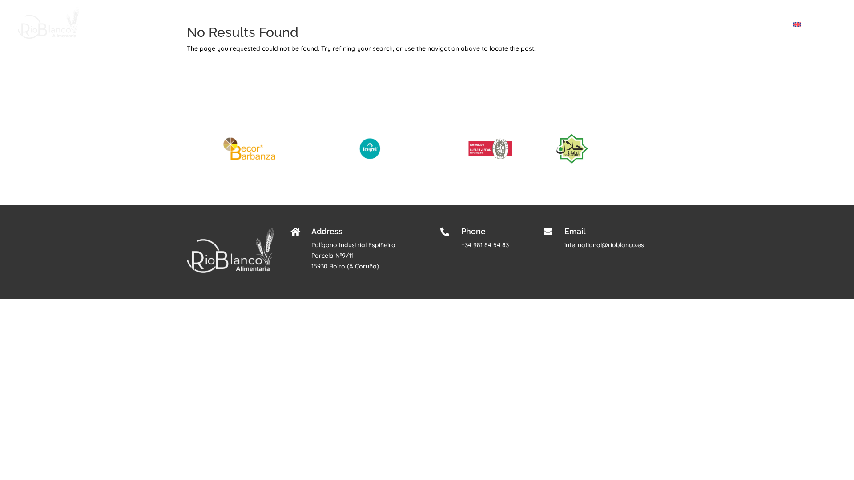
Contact (771, 24)
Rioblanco (637, 24)
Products (675, 24)
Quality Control (728, 24)
